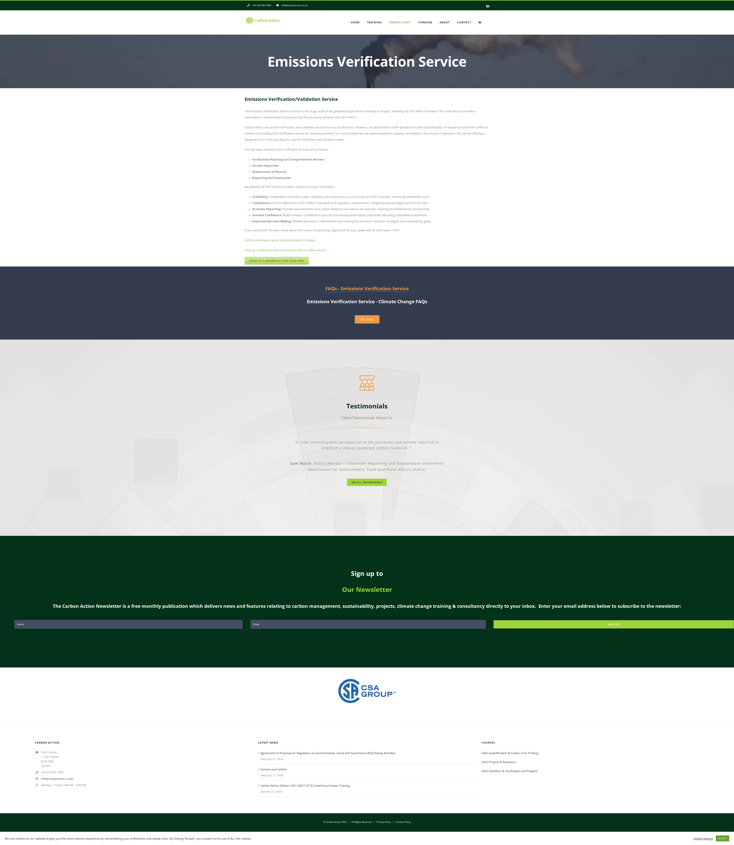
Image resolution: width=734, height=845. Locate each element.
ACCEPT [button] (722, 838)
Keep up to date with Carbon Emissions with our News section (285, 250)
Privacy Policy (384, 815)
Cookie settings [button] (703, 838)
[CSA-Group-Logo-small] (367, 674)
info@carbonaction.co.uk (57, 772)
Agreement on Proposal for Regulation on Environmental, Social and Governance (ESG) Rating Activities (327, 747)
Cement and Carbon (273, 763)
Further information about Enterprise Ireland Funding (280, 240)
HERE (395, 230)
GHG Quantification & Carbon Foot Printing (509, 747)
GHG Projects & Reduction (498, 756)
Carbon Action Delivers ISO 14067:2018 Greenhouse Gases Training (305, 779)
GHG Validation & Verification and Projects (509, 765)
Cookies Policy (403, 815)
